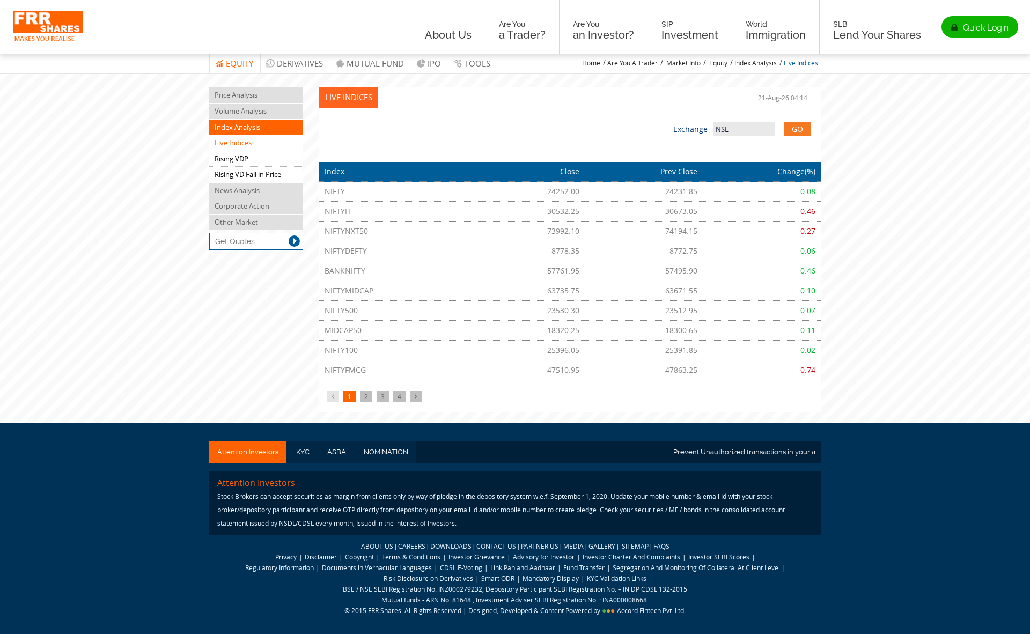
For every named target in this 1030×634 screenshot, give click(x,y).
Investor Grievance (476, 556)
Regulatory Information (279, 567)
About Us (448, 34)
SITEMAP (635, 546)
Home (591, 62)
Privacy (286, 556)
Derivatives (300, 63)
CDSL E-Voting (462, 567)
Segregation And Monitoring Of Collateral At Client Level (697, 567)
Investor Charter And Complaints (631, 556)
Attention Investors (247, 452)
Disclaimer (321, 556)
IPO (434, 63)
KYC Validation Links (616, 578)
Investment (689, 30)
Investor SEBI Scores (718, 556)
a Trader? (522, 30)
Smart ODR (497, 578)
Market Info (683, 62)
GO (797, 129)
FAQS (661, 546)
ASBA (336, 452)
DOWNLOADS (451, 546)
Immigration (776, 30)
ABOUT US (377, 546)
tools (477, 63)
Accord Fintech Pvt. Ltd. (651, 610)
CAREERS (411, 546)
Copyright (359, 556)
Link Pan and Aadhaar (522, 567)
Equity (239, 63)
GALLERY (601, 546)
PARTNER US (539, 546)
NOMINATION (386, 452)
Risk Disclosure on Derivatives (428, 578)
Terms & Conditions (411, 556)
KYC (303, 452)
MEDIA (573, 546)
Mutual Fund (375, 63)
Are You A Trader (632, 62)
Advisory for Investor (544, 556)
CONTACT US (496, 546)
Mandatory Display (551, 578)
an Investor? (603, 30)
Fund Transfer (584, 567)
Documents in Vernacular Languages (377, 567)
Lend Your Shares (877, 30)
